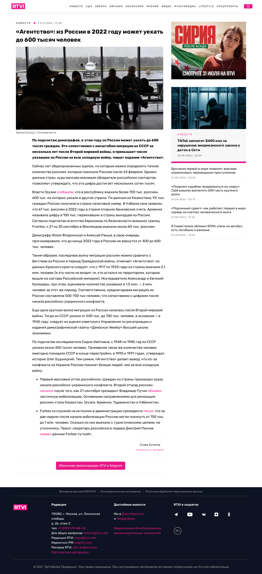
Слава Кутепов (150, 444)
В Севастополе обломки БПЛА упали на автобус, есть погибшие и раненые (207, 228)
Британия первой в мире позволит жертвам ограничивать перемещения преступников (204, 170)
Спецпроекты (227, 6)
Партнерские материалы (70, 552)
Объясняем (135, 6)
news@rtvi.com (85, 538)
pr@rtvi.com (83, 542)
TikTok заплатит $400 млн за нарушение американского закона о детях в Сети (208, 145)
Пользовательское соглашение (120, 491)
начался (47, 391)
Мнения (153, 6)
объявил (155, 391)
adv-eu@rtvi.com (85, 547)
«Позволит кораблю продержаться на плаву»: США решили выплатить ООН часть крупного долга (205, 190)
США (89, 6)
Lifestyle (206, 6)
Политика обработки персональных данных (174, 491)
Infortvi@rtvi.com (96, 533)
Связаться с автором (150, 449)
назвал (45, 434)
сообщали (65, 192)
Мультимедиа (185, 6)
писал (148, 411)
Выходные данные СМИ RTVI (77, 491)
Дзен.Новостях (133, 514)
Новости (76, 6)
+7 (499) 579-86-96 (72, 528)
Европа (101, 6)
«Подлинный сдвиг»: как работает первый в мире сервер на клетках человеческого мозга (208, 210)
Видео (166, 6)
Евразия (116, 6)
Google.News (126, 518)
